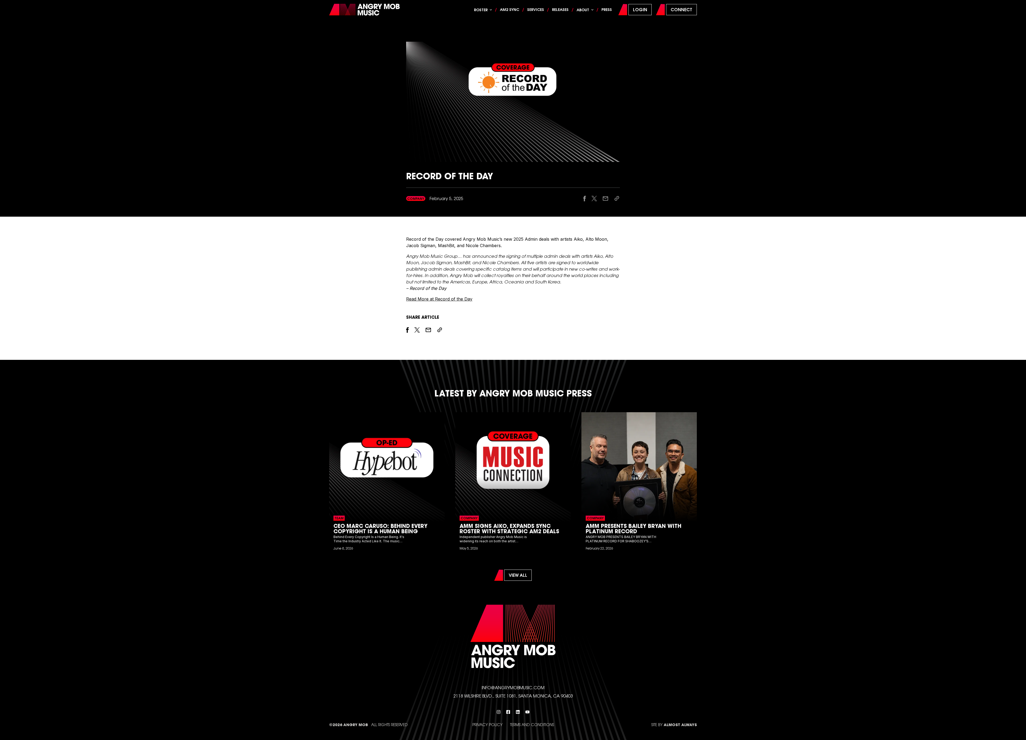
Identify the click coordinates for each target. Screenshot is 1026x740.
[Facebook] (508, 712)
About (583, 9)
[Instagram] (498, 712)
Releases (560, 9)
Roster (481, 9)
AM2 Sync (509, 9)
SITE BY (674, 725)
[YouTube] (527, 712)
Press (606, 9)
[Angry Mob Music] (364, 10)
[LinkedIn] (518, 712)
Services (535, 9)
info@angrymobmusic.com (513, 687)
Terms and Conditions (532, 725)
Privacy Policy (487, 725)
